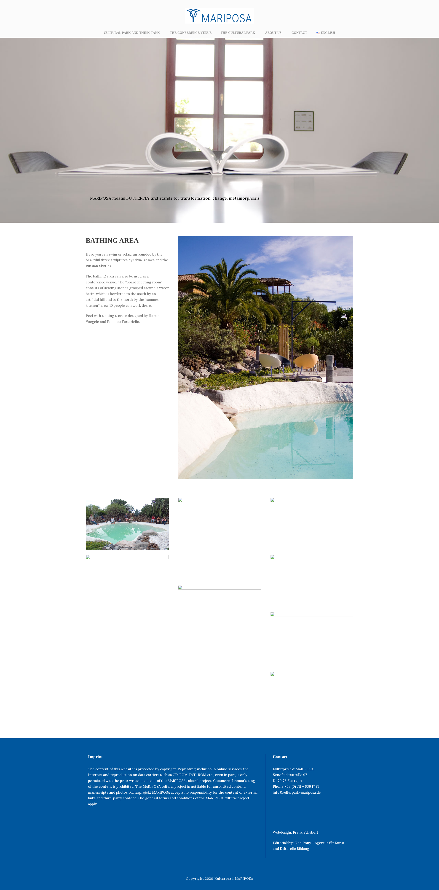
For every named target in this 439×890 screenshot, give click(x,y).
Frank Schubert (305, 832)
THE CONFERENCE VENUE (190, 32)
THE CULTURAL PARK (238, 32)
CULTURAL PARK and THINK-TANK (132, 32)
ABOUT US (273, 32)
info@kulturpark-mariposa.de (297, 792)
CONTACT (299, 32)
